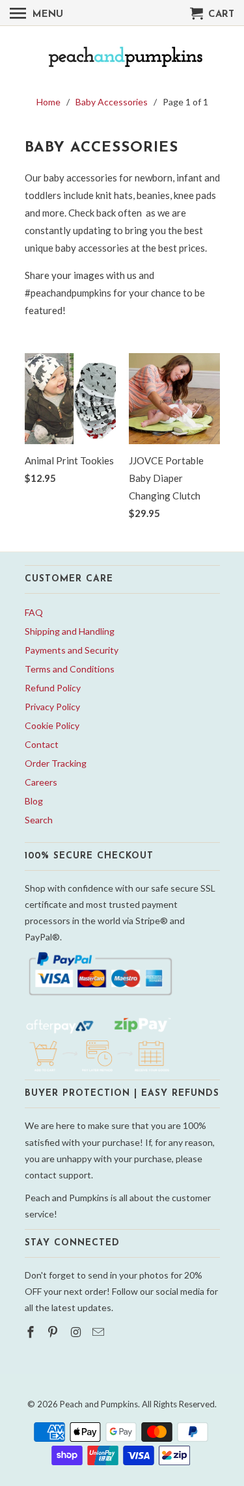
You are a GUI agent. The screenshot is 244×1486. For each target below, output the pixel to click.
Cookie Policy (52, 725)
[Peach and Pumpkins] (122, 58)
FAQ (34, 612)
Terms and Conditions (70, 668)
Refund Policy (53, 687)
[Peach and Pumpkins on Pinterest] (54, 1332)
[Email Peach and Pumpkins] (99, 1332)
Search (39, 819)
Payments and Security (71, 650)
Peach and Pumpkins (99, 1404)
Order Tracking (56, 763)
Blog (34, 800)
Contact (42, 744)
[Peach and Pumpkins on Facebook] (32, 1332)
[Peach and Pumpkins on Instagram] (77, 1332)
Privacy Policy (52, 706)
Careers (41, 782)
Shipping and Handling (70, 631)
